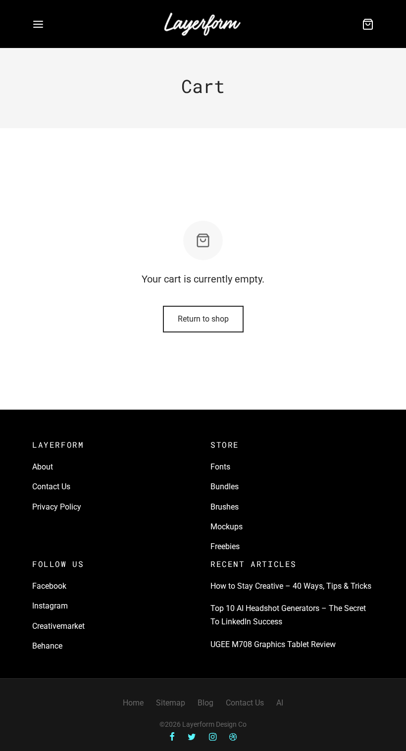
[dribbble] (233, 737)
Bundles (224, 486)
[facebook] (172, 737)
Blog (205, 702)
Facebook (49, 586)
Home (133, 702)
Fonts (220, 466)
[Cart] (368, 24)
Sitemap (170, 702)
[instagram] (212, 737)
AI (279, 702)
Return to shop (203, 319)
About (42, 466)
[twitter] (192, 737)
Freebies (225, 546)
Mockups (226, 526)
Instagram (50, 605)
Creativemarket (58, 626)
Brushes (224, 507)
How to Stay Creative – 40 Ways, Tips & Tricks (290, 586)
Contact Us (51, 486)
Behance (47, 646)
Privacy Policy (56, 507)
